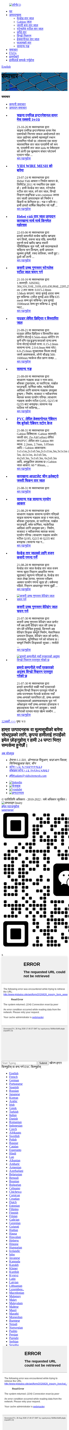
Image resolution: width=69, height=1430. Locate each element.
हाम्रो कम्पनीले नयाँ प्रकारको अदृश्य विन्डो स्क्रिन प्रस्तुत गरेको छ (35, 671)
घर (10, 11)
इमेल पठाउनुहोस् (10, 806)
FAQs (12, 53)
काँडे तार (21, 32)
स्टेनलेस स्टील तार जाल (30, 28)
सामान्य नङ (23, 46)
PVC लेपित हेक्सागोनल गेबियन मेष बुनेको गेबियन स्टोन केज (37, 421)
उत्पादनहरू (15, 14)
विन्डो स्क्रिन (24, 35)
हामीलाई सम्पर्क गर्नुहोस (21, 60)
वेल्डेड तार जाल (25, 18)
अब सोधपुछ (8, 753)
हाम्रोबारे (14, 56)
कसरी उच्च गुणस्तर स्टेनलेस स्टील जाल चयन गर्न (35, 270)
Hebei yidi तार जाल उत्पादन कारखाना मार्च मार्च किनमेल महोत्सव (36, 220)
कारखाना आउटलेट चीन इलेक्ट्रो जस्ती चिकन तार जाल (37, 478)
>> (14, 721)
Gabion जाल (24, 21)
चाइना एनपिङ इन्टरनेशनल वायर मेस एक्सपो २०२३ (37, 117)
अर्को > (8, 721)
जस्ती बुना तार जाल (27, 25)
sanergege (8, 809)
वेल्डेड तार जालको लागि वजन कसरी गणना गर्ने (35, 555)
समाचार (13, 49)
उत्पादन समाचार (18, 107)
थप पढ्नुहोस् (24, 158)
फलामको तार (24, 42)
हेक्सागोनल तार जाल (28, 39)
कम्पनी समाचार (17, 104)
